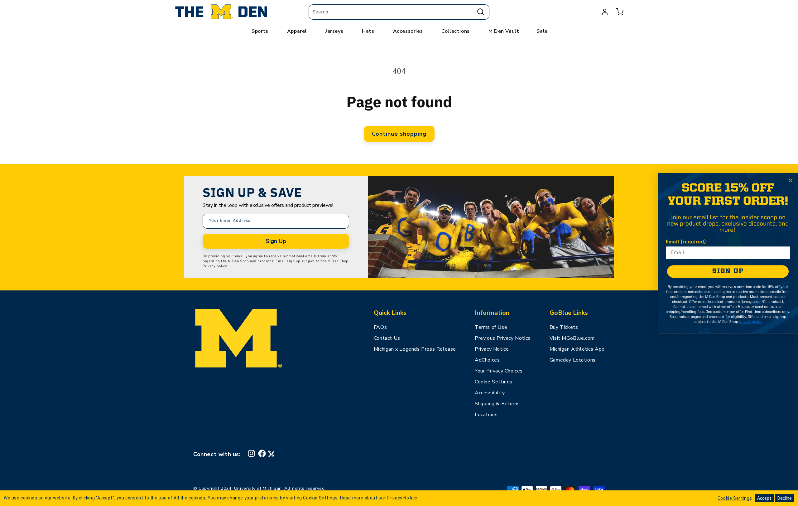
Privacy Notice (492, 349)
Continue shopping (399, 134)
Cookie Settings (493, 382)
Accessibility (490, 393)
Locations (486, 414)
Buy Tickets (564, 327)
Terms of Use (491, 327)
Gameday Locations (573, 360)
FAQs (380, 327)
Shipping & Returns (497, 404)
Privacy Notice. (403, 497)
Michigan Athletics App (577, 349)
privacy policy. (750, 322)
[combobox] (399, 12)
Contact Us (387, 338)
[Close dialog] (790, 180)
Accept (764, 498)
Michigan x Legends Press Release (415, 349)
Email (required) (686, 242)
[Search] (480, 12)
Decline (784, 498)
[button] (619, 12)
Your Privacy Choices (499, 371)
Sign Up (276, 241)
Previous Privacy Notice (503, 338)
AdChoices (487, 360)
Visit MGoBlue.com (572, 338)
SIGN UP (728, 271)
